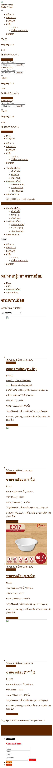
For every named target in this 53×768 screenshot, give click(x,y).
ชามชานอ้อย (17, 191)
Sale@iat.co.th (29, 199)
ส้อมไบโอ (15, 178)
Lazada (9, 762)
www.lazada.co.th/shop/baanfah (19, 385)
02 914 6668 (11, 199)
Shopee (9, 765)
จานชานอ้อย (17, 188)
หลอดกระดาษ (12, 194)
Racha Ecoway (7, 7)
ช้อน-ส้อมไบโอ (13, 168)
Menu (8, 136)
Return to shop (7, 59)
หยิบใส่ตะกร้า (12, 425)
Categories (10, 138)
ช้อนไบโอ (15, 171)
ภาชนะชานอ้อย (13, 181)
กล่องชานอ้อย (17, 184)
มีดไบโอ (15, 175)
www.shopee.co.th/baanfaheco (18, 380)
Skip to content (7, 5)
